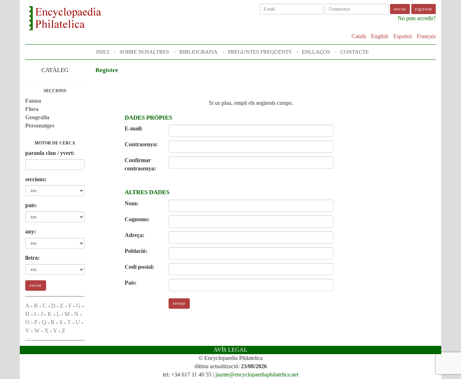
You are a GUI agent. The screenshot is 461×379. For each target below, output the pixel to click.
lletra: (32, 258)
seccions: (35, 179)
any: (30, 231)
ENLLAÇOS (316, 52)
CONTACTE (354, 52)
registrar (423, 9)
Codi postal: (139, 267)
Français (426, 36)
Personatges (39, 125)
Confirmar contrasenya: (140, 164)
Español (402, 36)
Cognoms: (137, 219)
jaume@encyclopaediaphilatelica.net (256, 374)
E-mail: (134, 128)
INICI (102, 52)
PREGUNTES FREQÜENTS (259, 52)
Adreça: (134, 235)
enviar (179, 303)
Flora (32, 109)
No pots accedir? (417, 18)
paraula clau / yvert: (50, 153)
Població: (136, 251)
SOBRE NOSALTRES (144, 52)
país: (31, 205)
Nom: (131, 203)
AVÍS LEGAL (230, 350)
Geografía (37, 117)
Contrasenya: (141, 144)
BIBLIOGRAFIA (198, 52)
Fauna (33, 101)
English (379, 36)
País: (130, 283)
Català (359, 36)
